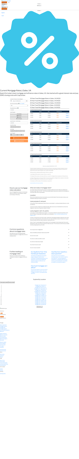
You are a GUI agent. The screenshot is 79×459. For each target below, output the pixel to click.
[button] (27, 101)
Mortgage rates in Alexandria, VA (40, 285)
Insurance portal (3, 350)
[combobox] (19, 101)
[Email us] (2, 313)
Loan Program (12, 133)
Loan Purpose (12, 112)
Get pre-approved (3, 324)
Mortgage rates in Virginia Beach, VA (40, 288)
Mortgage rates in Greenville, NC (40, 292)
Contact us (2, 355)
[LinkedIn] (3, 316)
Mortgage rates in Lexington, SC (40, 299)
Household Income (13, 108)
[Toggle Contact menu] (41, 4)
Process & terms (3, 365)
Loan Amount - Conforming (15, 121)
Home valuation (3, 343)
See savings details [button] (20, 141)
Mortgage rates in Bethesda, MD (40, 301)
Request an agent (3, 342)
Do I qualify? (22, 103)
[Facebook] (0, 316)
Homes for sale (2, 344)
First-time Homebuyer (14, 103)
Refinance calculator (3, 334)
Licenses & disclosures (4, 364)
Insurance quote (3, 349)
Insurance (2, 347)
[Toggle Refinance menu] (41, 5)
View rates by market (4, 282)
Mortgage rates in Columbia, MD (40, 303)
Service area (2, 354)
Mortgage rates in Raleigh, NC (41, 294)
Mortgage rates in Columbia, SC (40, 296)
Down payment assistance (4, 330)
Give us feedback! (3, 320)
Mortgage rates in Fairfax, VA (41, 286)
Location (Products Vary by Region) (16, 99)
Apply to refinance (3, 333)
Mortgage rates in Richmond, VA (40, 287)
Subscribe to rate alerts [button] (20, 138)
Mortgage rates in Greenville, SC (40, 298)
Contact (38, 3)
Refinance (39, 5)
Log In (3, 6)
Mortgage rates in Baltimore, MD (40, 300)
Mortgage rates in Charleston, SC (40, 295)
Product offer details (3, 362)
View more (39, 306)
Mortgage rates (2, 327)
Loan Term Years (13, 125)
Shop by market (11, 282)
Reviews (1, 356)
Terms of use (2, 360)
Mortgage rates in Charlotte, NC (40, 290)
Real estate (2, 340)
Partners (1, 370)
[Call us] (0, 313)
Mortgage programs (3, 328)
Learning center (3, 373)
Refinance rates (3, 336)
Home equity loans (3, 337)
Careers (1, 368)
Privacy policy (2, 361)
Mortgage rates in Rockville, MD (40, 304)
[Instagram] (2, 316)
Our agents (2, 346)
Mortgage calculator (3, 326)
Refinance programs (3, 338)
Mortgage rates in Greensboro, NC (41, 291)
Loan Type (12, 129)
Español (3, 5)
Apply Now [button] (4, 2)
